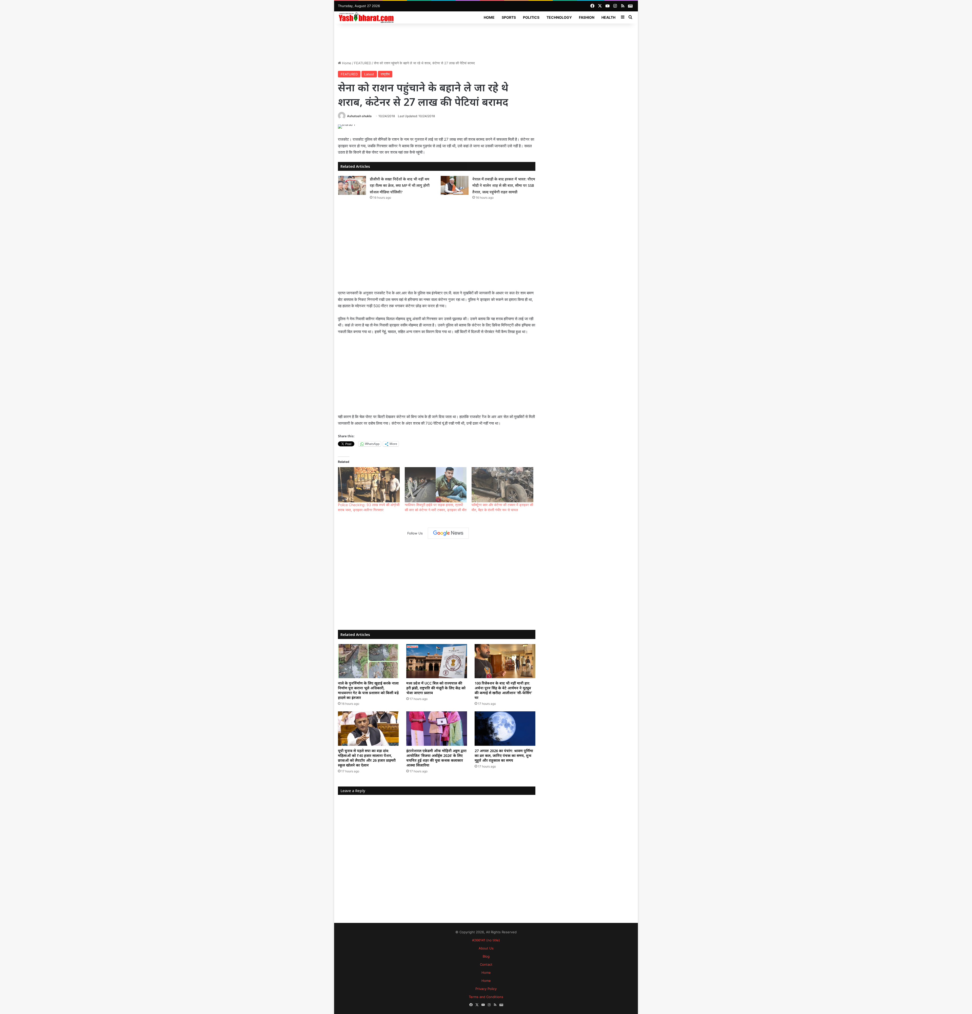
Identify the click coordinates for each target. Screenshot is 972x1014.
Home (489, 17)
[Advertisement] (486, 40)
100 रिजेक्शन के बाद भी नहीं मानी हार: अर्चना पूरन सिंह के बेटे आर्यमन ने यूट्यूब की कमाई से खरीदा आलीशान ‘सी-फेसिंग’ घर (503, 690)
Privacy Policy (486, 989)
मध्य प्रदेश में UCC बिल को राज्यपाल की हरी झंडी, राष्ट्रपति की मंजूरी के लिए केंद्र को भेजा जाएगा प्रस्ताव (435, 688)
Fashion (586, 17)
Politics (531, 17)
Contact (486, 964)
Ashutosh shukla (359, 116)
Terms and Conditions (486, 997)
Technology (559, 17)
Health (608, 17)
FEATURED (362, 63)
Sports (509, 17)
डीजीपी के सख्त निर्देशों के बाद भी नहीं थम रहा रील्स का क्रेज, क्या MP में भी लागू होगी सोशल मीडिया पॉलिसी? (400, 185)
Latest (369, 74)
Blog (486, 956)
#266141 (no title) (486, 940)
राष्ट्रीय (385, 74)
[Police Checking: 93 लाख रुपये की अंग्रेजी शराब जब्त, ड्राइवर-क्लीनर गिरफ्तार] (369, 484)
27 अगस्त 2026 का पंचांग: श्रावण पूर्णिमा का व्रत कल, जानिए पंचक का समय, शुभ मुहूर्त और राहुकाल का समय (504, 755)
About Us (486, 948)
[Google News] (448, 533)
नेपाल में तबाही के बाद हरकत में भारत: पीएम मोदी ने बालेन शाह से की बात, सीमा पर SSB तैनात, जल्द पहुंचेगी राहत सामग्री (503, 185)
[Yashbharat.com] (366, 17)
